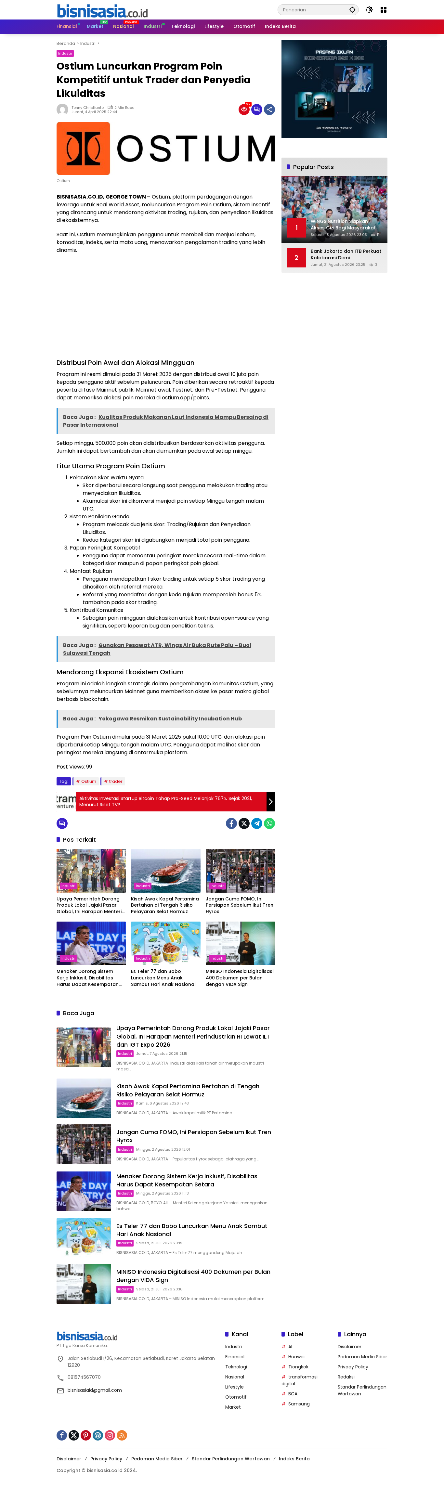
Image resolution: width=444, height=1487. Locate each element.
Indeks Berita (294, 1458)
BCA (292, 1393)
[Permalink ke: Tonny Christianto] (64, 109)
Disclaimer (349, 1346)
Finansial (234, 1356)
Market (233, 1407)
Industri (65, 53)
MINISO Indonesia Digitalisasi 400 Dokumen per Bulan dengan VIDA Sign (239, 977)
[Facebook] (231, 823)
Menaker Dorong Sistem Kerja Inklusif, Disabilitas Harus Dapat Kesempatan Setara (88, 978)
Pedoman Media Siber (362, 1356)
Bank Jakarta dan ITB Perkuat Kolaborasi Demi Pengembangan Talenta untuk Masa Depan (346, 254)
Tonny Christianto (88, 107)
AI (290, 1346)
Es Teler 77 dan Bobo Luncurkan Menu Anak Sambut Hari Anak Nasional (163, 977)
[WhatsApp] (269, 823)
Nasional (234, 1377)
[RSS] (122, 1435)
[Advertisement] (166, 306)
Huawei (296, 1356)
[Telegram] (256, 823)
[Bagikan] (269, 109)
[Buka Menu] (383, 10)
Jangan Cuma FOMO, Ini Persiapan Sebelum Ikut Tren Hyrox (239, 905)
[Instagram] (110, 1435)
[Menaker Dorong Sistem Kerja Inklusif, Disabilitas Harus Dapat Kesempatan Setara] (91, 943)
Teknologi (236, 1367)
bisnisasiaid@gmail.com (95, 1390)
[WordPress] (98, 1435)
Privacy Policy (353, 1367)
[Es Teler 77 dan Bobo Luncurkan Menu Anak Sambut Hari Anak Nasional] (165, 943)
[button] (352, 9)
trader (116, 781)
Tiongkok (298, 1367)
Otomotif (236, 1397)
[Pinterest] (86, 1435)
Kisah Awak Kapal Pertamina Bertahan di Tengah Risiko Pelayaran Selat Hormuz (165, 905)
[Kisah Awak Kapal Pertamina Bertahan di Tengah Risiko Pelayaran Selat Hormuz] (165, 870)
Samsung (299, 1404)
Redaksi (346, 1377)
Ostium (88, 781)
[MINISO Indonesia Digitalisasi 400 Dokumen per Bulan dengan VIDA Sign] (240, 943)
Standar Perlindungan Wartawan (231, 1458)
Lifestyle (234, 1387)
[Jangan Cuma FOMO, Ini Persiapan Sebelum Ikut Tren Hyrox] (240, 870)
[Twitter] (244, 823)
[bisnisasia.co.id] (102, 9)
